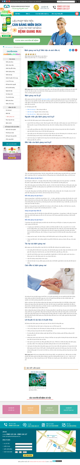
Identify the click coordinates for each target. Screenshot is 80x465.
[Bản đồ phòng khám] (56, 451)
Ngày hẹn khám (8, 452)
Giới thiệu (17, 13)
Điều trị (28, 13)
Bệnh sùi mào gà (31, 109)
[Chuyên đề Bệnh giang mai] (40, 30)
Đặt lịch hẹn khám (11, 144)
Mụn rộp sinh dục (31, 114)
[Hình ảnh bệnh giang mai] (37, 386)
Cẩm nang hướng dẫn (57, 13)
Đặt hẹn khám (28, 455)
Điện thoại (7, 446)
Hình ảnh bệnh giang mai (37, 372)
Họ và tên (6, 443)
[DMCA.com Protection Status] (57, 461)
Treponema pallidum (46, 99)
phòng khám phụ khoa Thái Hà (37, 461)
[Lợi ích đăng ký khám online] (12, 160)
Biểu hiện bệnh (8, 449)
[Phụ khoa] (3, 47)
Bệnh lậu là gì (30, 112)
